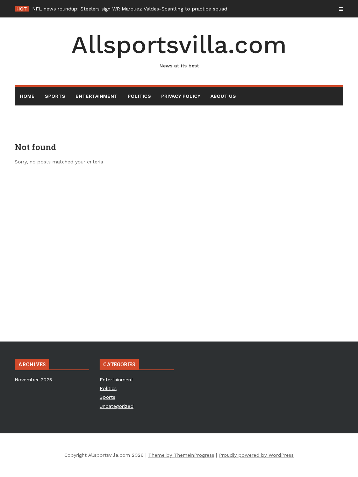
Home (27, 96)
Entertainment (96, 96)
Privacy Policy (180, 96)
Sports (55, 96)
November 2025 (33, 379)
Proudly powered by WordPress (256, 455)
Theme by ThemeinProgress (181, 455)
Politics (139, 96)
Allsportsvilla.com (179, 49)
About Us (223, 96)
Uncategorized (117, 406)
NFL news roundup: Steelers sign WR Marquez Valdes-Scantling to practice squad (129, 9)
